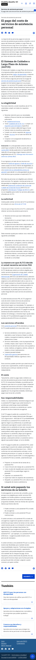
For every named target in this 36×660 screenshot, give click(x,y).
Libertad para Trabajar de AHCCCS (19, 190)
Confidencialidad (22, 657)
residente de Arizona (13, 121)
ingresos (28, 132)
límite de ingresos (14, 163)
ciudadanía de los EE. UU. (16, 124)
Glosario (3, 643)
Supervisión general (11, 354)
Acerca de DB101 (22, 641)
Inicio (3, 641)
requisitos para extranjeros (13, 126)
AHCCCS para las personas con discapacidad (14, 593)
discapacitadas (22, 74)
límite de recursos (26, 163)
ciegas (15, 74)
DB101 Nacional (6, 645)
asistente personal (10, 326)
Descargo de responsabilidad (8, 657)
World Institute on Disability (18, 655)
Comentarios (21, 643)
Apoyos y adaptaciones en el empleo (17, 608)
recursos (12, 134)
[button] (18, 10)
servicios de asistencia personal (11, 81)
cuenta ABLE (5, 150)
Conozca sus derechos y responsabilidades (12, 625)
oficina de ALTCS (19, 204)
